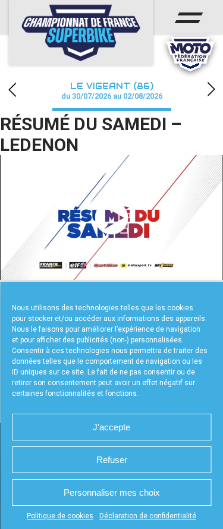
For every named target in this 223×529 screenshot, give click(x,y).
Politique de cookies (60, 516)
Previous (12, 89)
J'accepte (111, 427)
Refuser (111, 460)
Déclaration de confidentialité (147, 516)
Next (211, 89)
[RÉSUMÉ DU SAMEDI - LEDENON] (111, 217)
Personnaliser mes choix (112, 492)
